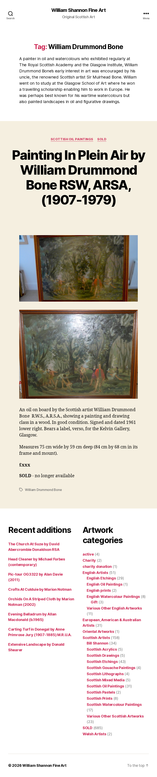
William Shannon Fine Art (78, 10)
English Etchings (101, 578)
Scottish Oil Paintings (72, 139)
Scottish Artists (96, 638)
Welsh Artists (94, 734)
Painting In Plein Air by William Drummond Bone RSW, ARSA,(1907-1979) (78, 177)
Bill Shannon (97, 643)
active (88, 554)
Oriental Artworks (98, 631)
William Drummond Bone (43, 490)
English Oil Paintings (104, 584)
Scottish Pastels (101, 692)
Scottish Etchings (102, 661)
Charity (89, 560)
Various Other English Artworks (114, 608)
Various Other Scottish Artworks (115, 716)
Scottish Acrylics (102, 649)
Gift (94, 602)
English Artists (95, 572)
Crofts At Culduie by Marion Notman (40, 589)
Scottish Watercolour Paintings (114, 704)
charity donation (97, 566)
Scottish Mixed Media (106, 680)
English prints (99, 590)
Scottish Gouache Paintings (111, 668)
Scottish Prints (99, 698)
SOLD (101, 139)
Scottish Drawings (103, 655)
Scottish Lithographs (105, 674)
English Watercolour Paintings (113, 596)
